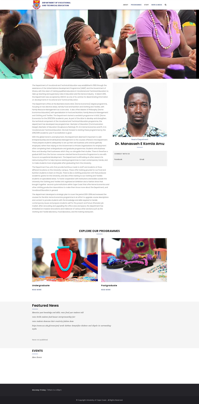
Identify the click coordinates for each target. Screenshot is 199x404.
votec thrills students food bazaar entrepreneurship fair (53, 317)
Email (142, 159)
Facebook (118, 159)
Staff (146, 5)
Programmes (136, 5)
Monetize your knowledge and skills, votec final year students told (57, 313)
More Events (37, 357)
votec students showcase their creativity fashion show (53, 321)
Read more (36, 290)
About (125, 5)
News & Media (156, 5)
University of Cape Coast (96, 400)
